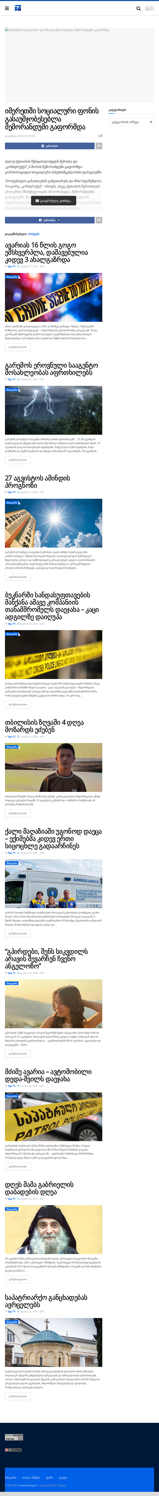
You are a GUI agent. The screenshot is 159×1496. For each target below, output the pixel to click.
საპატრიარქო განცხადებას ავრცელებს (46, 1301)
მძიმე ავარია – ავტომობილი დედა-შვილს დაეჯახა (48, 1075)
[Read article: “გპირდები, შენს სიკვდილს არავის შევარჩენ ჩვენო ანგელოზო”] (53, 1003)
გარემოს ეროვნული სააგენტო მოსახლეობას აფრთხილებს (51, 368)
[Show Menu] (7, 8)
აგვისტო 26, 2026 (28, 623)
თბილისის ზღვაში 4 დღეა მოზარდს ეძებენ (44, 726)
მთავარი (12, 276)
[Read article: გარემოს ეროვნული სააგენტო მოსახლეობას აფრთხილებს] (53, 410)
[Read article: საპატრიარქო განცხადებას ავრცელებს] (53, 1342)
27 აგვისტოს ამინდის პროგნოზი (37, 481)
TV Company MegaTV (25, 1485)
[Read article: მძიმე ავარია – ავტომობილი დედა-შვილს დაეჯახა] (53, 1116)
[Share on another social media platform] (99, 146)
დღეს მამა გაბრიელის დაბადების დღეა (39, 1188)
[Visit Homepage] (18, 8)
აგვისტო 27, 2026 (28, 266)
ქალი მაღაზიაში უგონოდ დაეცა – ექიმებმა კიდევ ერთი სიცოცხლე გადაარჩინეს (53, 838)
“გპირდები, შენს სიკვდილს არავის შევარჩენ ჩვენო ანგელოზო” (46, 958)
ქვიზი (49, 1477)
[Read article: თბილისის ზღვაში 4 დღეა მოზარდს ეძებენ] (53, 767)
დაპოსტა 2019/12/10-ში (20, 136)
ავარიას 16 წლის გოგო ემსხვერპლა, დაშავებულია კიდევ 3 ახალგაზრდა (46, 252)
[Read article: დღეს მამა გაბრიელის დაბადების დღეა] (53, 1229)
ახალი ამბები (31, 1477)
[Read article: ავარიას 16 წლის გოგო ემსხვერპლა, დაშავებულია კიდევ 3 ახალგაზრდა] (53, 297)
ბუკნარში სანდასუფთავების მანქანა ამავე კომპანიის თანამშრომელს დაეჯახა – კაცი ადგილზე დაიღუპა (52, 605)
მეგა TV (11, 266)
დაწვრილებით (20, 346)
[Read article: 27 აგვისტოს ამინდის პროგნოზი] (53, 523)
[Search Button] (138, 8)
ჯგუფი (63, 1477)
